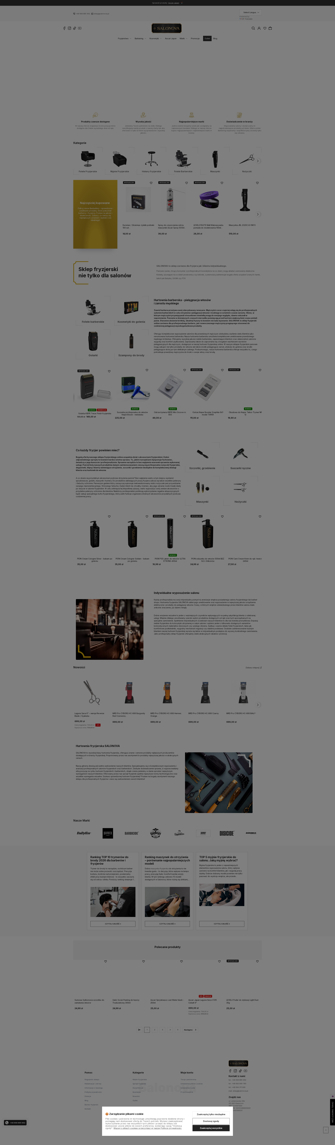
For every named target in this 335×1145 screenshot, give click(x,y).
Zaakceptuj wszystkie (211, 1128)
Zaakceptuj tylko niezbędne (211, 1114)
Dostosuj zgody (211, 1121)
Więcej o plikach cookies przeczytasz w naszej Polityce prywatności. (147, 1128)
